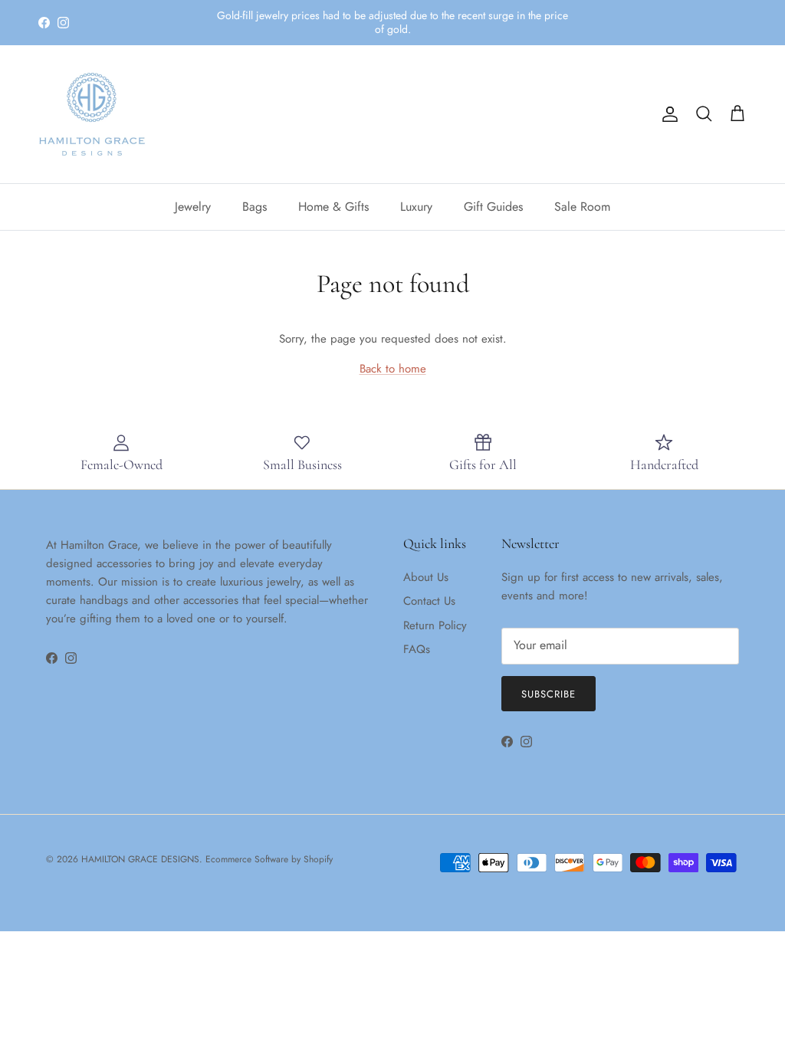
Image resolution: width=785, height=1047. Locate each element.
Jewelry (193, 206)
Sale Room (582, 206)
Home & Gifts (333, 206)
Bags (254, 206)
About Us (425, 577)
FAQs (416, 649)
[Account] (667, 114)
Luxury (416, 206)
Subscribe (548, 694)
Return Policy (435, 625)
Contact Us (429, 600)
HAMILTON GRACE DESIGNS (140, 859)
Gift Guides (493, 206)
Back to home (393, 368)
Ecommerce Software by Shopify (269, 859)
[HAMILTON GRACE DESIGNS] (92, 114)
